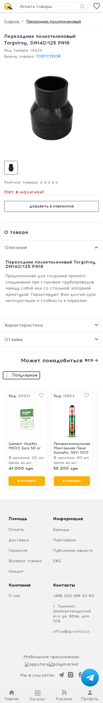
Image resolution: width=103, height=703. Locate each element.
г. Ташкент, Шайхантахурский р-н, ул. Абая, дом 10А (72, 613)
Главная (12, 21)
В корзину (27, 481)
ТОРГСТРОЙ (48, 56)
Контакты (64, 585)
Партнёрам (64, 540)
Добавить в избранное (51, 206)
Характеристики (24, 325)
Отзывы (14, 339)
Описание (16, 247)
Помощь (18, 518)
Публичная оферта (73, 550)
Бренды (61, 529)
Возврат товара (25, 561)
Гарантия (18, 550)
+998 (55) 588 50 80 (73, 595)
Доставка (19, 540)
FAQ (57, 561)
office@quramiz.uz (71, 631)
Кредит (16, 571)
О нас (14, 595)
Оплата (16, 529)
